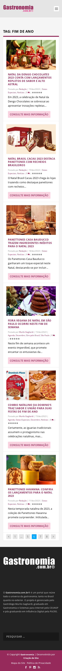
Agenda (11, 335)
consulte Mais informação (29, 114)
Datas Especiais (23, 419)
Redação (23, 89)
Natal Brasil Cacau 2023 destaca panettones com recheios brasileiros (31, 162)
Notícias (20, 92)
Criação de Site (31, 658)
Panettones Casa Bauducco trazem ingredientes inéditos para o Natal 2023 (30, 243)
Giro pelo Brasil (33, 335)
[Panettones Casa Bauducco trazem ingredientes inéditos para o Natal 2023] (31, 220)
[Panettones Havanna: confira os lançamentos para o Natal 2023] (31, 470)
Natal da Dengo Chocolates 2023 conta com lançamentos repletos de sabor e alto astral (30, 79)
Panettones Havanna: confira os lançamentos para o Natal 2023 (30, 493)
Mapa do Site (18, 662)
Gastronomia (27, 654)
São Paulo (45, 335)
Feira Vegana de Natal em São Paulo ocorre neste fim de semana (29, 324)
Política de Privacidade (39, 662)
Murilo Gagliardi (26, 332)
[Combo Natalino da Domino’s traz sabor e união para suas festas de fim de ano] (31, 385)
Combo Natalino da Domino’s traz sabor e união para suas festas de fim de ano (30, 408)
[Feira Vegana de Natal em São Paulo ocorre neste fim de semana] (31, 301)
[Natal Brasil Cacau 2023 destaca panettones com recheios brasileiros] (31, 139)
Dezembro (20, 335)
